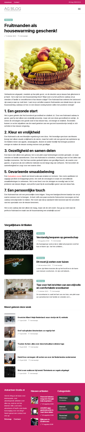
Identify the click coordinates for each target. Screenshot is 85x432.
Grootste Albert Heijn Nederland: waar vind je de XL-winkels (43, 317)
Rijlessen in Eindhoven (44, 420)
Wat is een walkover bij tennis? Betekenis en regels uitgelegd (43, 370)
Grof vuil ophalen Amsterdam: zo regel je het (36, 331)
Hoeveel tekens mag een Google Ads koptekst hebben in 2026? (47, 399)
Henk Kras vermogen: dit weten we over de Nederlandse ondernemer (47, 357)
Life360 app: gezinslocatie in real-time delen (46, 410)
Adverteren (8, 2)
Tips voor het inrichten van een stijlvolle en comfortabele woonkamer (58, 286)
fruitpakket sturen (15, 176)
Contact (16, 2)
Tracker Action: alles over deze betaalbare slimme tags (41, 344)
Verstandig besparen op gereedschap (57, 237)
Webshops (8, 20)
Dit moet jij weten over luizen (52, 261)
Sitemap (8, 419)
